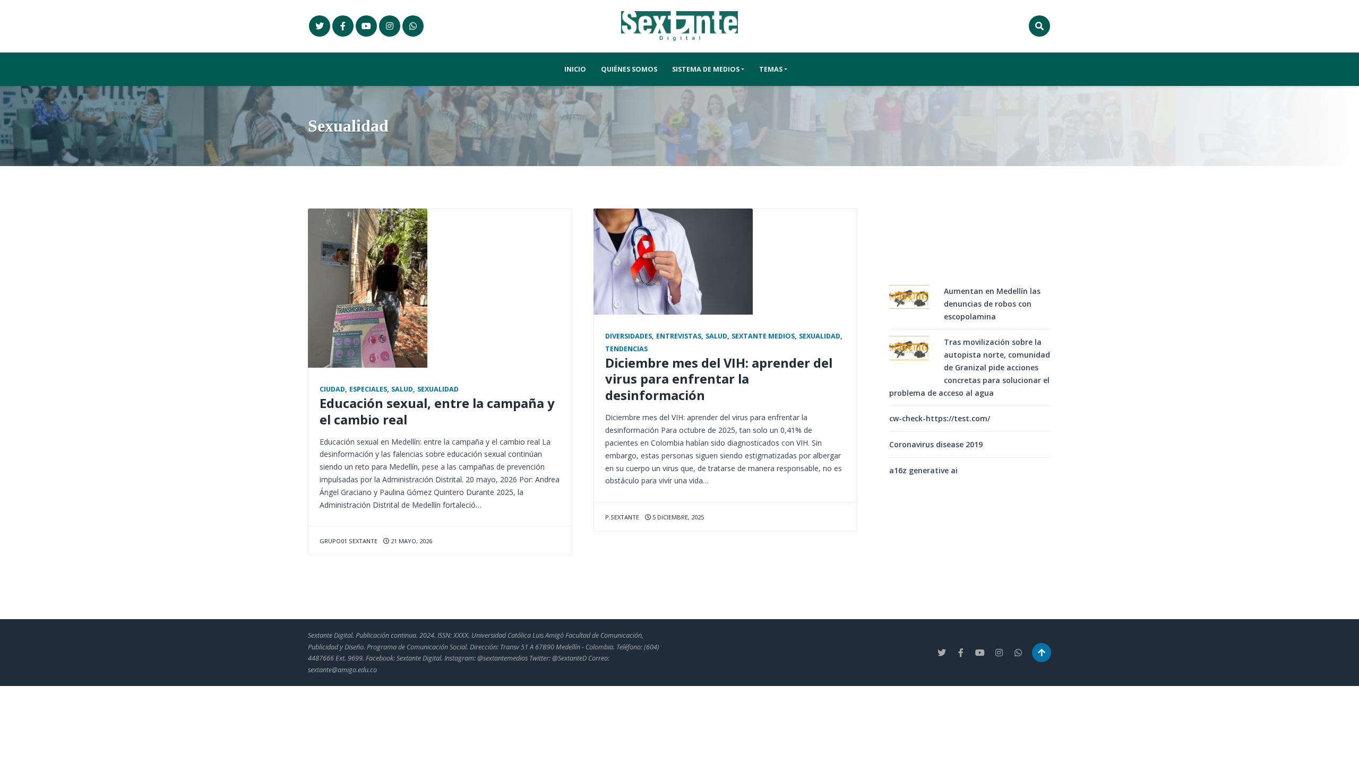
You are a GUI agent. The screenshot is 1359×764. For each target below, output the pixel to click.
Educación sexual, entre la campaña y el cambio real (437, 411)
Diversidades (628, 336)
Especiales (368, 389)
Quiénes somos (629, 69)
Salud (402, 389)
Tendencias (626, 348)
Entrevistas (678, 336)
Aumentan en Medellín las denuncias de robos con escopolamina (992, 304)
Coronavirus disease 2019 (936, 444)
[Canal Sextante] (413, 26)
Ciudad (332, 389)
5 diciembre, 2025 (677, 517)
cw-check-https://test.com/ (939, 418)
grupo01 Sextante (348, 541)
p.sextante (622, 517)
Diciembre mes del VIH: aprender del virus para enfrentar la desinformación (718, 379)
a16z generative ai (923, 470)
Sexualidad (438, 389)
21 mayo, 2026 (410, 541)
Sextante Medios (763, 336)
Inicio (575, 69)
